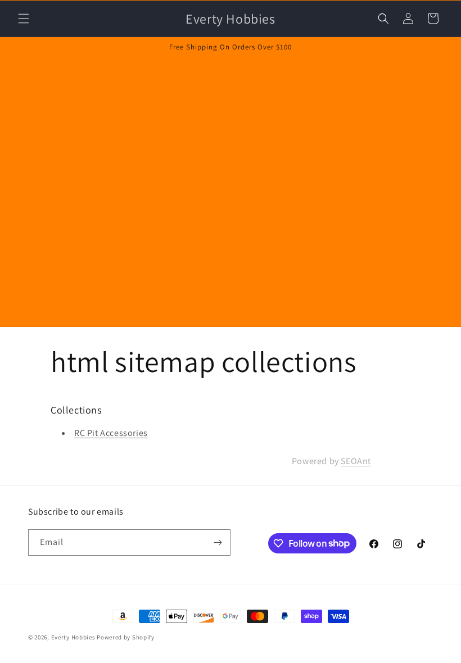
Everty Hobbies (73, 637)
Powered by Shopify (126, 637)
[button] (23, 18)
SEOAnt (356, 461)
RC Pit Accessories (111, 433)
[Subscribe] (217, 542)
